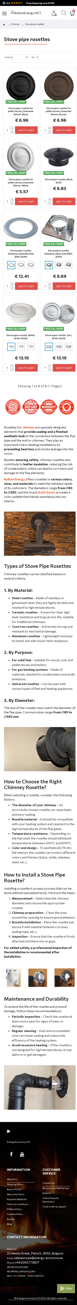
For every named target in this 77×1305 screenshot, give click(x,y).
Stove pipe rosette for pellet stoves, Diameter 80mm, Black (21, 111)
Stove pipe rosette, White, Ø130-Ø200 (20, 337)
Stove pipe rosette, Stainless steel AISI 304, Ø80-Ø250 (21, 253)
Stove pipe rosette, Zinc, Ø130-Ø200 (58, 337)
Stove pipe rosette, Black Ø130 (59, 181)
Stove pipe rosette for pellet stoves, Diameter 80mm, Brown (59, 111)
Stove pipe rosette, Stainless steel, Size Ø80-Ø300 (58, 253)
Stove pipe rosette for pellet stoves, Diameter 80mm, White (21, 182)
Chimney (15, 24)
